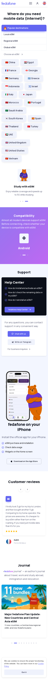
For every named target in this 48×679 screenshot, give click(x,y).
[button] (20, 201)
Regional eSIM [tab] (11, 40)
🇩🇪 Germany (12, 78)
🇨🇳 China (10, 62)
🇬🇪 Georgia (31, 70)
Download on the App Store (26, 461)
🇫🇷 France (10, 70)
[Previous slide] (20, 489)
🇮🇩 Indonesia (12, 86)
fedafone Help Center (18, 309)
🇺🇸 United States (14, 150)
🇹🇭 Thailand (11, 126)
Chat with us (20, 334)
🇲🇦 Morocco (12, 102)
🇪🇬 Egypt (29, 62)
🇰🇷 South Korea (14, 118)
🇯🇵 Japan (27, 94)
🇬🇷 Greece (33, 78)
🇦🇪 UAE (9, 134)
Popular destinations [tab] (17, 28)
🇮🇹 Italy (9, 94)
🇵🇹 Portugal (34, 102)
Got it (24, 672)
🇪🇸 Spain (36, 118)
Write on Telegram (23, 342)
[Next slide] (27, 489)
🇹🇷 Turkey (32, 126)
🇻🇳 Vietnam (11, 158)
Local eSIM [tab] (9, 34)
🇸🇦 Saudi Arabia (14, 110)
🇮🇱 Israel (33, 86)
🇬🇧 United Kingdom (15, 142)
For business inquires (18, 349)
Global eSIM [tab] (9, 47)
